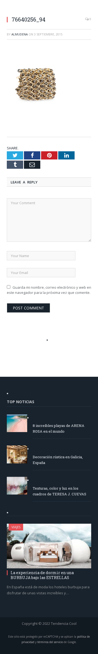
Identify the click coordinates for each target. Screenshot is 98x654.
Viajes (15, 527)
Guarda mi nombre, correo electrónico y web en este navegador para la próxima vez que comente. (49, 290)
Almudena (19, 34)
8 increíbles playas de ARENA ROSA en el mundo (58, 428)
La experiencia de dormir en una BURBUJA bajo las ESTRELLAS (42, 575)
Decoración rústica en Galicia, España (58, 459)
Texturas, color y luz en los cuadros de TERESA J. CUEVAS (59, 491)
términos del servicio (50, 642)
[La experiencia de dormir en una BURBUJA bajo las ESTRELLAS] (49, 546)
